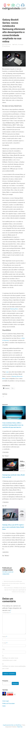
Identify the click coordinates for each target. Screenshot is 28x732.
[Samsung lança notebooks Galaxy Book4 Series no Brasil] (14, 471)
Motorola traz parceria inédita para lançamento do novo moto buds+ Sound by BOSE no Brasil (13, 583)
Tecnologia (20, 44)
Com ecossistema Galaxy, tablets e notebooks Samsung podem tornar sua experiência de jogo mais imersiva (12, 425)
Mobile (15, 44)
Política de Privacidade (8, 703)
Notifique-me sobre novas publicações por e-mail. (14, 667)
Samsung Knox (14, 309)
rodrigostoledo (7, 44)
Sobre (4, 706)
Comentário (6, 612)
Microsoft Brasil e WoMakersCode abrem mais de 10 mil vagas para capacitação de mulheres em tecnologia (15, 589)
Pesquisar (5, 680)
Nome (4, 637)
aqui (7, 372)
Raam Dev (19, 726)
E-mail (4, 643)
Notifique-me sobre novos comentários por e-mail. (10, 659)
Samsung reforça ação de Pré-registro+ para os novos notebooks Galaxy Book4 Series (13, 527)
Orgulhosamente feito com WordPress (12, 725)
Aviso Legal (5, 701)
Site (3, 649)
